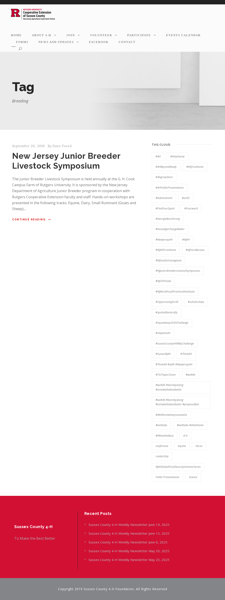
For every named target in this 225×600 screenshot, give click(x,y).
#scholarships (196, 302)
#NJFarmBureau (195, 250)
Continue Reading (28, 219)
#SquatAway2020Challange (172, 323)
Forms (22, 42)
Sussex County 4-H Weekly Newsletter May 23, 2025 (129, 559)
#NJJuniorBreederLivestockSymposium (178, 271)
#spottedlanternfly (167, 312)
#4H (158, 156)
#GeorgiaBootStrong (168, 219)
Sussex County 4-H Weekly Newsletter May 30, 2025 (129, 551)
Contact (127, 42)
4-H (185, 436)
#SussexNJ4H (163, 354)
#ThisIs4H (186, 354)
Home (16, 35)
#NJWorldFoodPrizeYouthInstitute (175, 291)
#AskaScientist (164, 198)
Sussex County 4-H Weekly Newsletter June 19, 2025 (129, 524)
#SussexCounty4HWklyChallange (175, 343)
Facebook (99, 42)
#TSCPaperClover (166, 375)
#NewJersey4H (164, 239)
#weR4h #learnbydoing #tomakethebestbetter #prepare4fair (177, 402)
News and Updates (56, 42)
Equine (182, 446)
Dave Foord (62, 146)
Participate (139, 35)
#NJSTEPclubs (163, 281)
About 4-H (41, 35)
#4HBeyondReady (166, 167)
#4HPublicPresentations (170, 187)
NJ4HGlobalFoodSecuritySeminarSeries (178, 467)
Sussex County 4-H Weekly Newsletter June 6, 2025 (128, 542)
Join (70, 35)
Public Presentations (167, 477)
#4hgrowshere (164, 177)
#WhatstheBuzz (165, 436)
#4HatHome (177, 156)
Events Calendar (183, 35)
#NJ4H (186, 239)
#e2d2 (186, 198)
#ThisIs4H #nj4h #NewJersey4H (174, 364)
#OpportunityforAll (167, 302)
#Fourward (191, 208)
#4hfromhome (194, 167)
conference (162, 446)
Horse (199, 446)
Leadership (162, 456)
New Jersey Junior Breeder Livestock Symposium (66, 160)
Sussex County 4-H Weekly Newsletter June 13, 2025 (129, 533)
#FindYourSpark (165, 208)
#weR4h (190, 375)
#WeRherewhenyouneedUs (171, 415)
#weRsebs (161, 425)
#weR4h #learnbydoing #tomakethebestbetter (169, 387)
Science (193, 477)
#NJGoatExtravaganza (168, 260)
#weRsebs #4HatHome (190, 425)
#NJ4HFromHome (166, 250)
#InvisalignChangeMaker (170, 229)
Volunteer (101, 35)
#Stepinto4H (163, 333)
